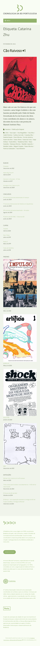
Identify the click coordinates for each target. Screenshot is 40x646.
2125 (4, 466)
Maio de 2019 (7, 243)
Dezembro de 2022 (8, 168)
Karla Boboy (13, 142)
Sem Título (6, 235)
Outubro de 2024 (8, 495)
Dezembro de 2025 (8, 468)
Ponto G (5, 241)
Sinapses (5, 166)
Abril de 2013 (6, 174)
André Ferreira (7, 135)
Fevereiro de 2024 (9, 44)
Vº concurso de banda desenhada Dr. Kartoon (16, 197)
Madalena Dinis (23, 142)
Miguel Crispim (18, 146)
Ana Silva (31, 133)
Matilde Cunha (7, 146)
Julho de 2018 (7, 250)
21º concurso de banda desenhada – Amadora (16, 210)
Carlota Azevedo (18, 135)
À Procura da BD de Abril (10, 493)
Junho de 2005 (7, 206)
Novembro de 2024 (8, 489)
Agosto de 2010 (7, 212)
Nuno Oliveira (29, 146)
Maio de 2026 (7, 311)
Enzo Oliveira (18, 137)
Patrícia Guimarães (9, 148)
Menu (8, 20)
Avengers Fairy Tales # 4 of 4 (11, 185)
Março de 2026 (7, 365)
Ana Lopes (13, 133)
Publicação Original (18, 129)
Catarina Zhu (29, 135)
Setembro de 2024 (8, 504)
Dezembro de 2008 (8, 187)
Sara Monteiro (20, 148)
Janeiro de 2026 (7, 419)
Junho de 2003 (7, 199)
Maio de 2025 (7, 480)
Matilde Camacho (27, 144)
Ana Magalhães (22, 133)
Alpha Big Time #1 (8, 172)
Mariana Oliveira (15, 144)
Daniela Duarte (7, 137)
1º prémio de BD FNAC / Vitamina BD (13, 216)
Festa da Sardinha (8, 248)
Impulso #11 (6, 308)
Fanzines (8, 129)
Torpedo (5, 228)
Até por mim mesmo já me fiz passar (14, 478)
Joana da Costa (27, 139)
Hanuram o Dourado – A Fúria (11, 179)
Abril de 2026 (7, 231)
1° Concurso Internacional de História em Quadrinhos (18, 204)
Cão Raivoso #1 (14, 50)
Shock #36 (6, 417)
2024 (6, 133)
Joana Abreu (17, 139)
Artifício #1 (6, 363)
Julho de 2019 (7, 237)
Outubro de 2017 (7, 181)
